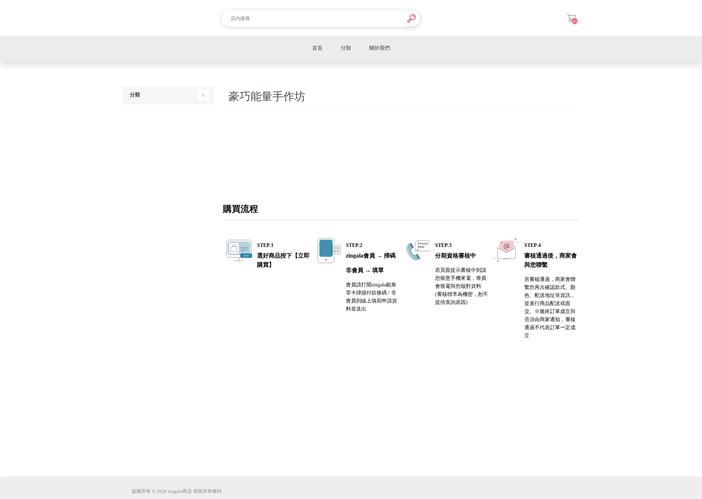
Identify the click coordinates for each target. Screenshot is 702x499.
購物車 (571, 18)
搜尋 (412, 18)
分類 (346, 48)
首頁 (317, 48)
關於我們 (379, 48)
